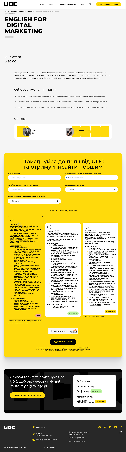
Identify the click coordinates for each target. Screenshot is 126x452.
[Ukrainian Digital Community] (11, 4)
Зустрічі (52, 4)
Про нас (41, 4)
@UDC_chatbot (83, 348)
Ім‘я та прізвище (14, 173)
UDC (6, 12)
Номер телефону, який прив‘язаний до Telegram (83, 173)
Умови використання (76, 438)
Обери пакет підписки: (63, 210)
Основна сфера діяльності (75, 185)
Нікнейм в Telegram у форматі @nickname (23, 185)
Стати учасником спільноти (109, 4)
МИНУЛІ (29, 12)
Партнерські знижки (68, 4)
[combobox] (69, 177)
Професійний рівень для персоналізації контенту (26, 197)
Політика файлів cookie (77, 441)
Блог (82, 4)
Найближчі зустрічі (17, 12)
